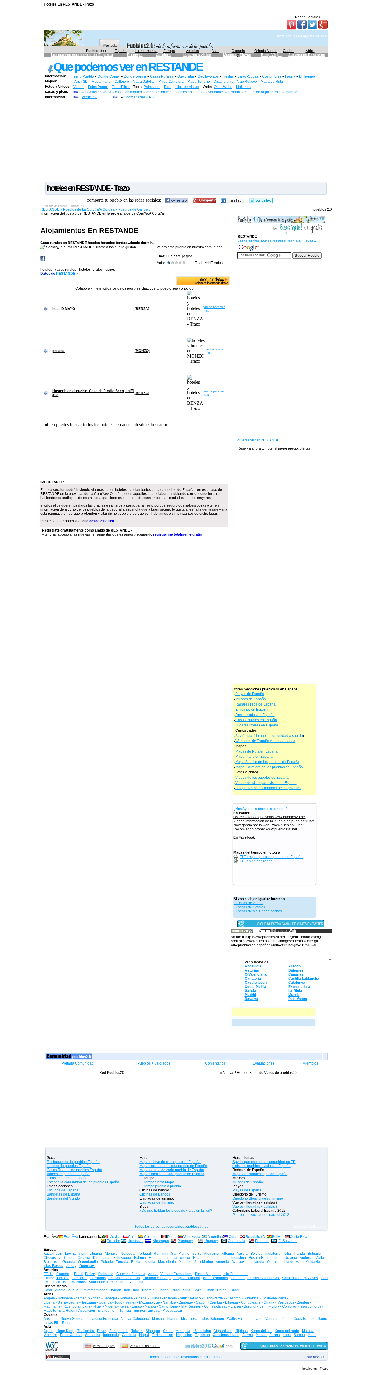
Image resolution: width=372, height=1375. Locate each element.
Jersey (71, 1266)
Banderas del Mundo (63, 1198)
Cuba (233, 1237)
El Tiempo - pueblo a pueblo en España (271, 857)
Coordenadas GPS (139, 97)
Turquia (122, 1262)
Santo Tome (168, 1306)
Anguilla (136, 1282)
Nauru (322, 1319)
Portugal (144, 1254)
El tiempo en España (251, 710)
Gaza (197, 1290)
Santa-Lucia (98, 1282)
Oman (209, 1290)
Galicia (250, 991)
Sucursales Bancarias (306, 55)
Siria (186, 1290)
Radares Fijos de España (255, 704)
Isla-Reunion (191, 1306)
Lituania (95, 1254)
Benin (264, 1306)
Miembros (310, 1063)
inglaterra (272, 1254)
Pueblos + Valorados (153, 1063)
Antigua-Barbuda (186, 1278)
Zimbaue (186, 1302)
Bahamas (79, 1278)
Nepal (144, 1335)
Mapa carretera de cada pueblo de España (173, 1166)
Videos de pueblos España (68, 1174)
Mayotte (50, 1310)
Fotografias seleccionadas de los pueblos (268, 788)
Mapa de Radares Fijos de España (260, 1174)
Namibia (169, 1302)
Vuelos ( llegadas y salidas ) (255, 1207)
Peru (171, 1237)
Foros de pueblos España (67, 1178)
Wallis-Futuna (238, 1319)
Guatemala (236, 1241)
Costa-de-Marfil (274, 1298)
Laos (287, 1335)
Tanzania (88, 1302)
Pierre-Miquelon (208, 1274)
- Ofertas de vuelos (248, 903)
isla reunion (107, 1310)
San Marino (180, 1254)
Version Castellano (145, 1346)
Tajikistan (202, 1335)
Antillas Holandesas (124, 1278)
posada (58, 351)
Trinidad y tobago (157, 1278)
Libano (163, 1290)
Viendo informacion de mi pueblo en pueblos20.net (273, 821)
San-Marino (203, 1262)
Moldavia (312, 1262)
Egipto (137, 1306)
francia (172, 1258)
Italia (287, 1254)
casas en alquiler (128, 92)
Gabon (201, 1302)
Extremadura (299, 987)
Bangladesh (118, 1331)
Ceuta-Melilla (255, 987)
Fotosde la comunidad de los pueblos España (83, 1182)
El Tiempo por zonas (256, 861)
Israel (175, 1290)
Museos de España (250, 699)
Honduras (135, 1241)
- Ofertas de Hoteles (249, 907)
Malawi (150, 1306)
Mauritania (52, 1306)
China (168, 1331)
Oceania (238, 51)
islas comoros (310, 1306)
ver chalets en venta (224, 92)
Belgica (256, 1254)
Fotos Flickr (121, 87)
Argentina (215, 1237)
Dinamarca (101, 1258)
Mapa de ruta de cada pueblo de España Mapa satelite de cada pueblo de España (172, 1172)
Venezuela (191, 1237)
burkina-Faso (190, 1298)
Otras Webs (223, 87)
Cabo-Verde (213, 1298)
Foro (167, 87)
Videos (78, 87)
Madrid (250, 995)
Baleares (295, 970)
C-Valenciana (256, 974)
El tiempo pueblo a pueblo (160, 1186)
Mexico (115, 1237)
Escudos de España (62, 1190)
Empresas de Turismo (157, 1202)
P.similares (152, 87)
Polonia (107, 1262)
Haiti (324, 1278)
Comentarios (215, 1063)
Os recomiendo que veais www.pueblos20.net (269, 817)
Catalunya (296, 983)
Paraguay (185, 1241)
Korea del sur (261, 1331)
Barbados (98, 1278)
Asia (215, 51)
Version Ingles (104, 1346)
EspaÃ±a (71, 1237)
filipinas (241, 1331)
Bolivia (277, 1237)
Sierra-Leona (68, 1302)
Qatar (48, 1290)
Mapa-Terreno (198, 82)
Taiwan (137, 1331)
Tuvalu (257, 1319)
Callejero (163, 55)
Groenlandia (88, 1262)
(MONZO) (142, 351)
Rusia (135, 1262)
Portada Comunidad (78, 1063)
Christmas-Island (226, 1335)
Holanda (200, 1258)
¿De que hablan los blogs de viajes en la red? (176, 1211)
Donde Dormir (135, 76)
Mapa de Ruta (272, 82)
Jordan (115, 1290)
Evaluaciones (263, 1063)
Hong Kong (65, 1331)
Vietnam (50, 1335)
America (192, 51)
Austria (242, 1254)
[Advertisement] (186, 140)
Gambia (216, 1302)
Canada (62, 1274)
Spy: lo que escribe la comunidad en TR (264, 1162)
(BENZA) (142, 309)
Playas (245, 55)
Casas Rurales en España (256, 720)
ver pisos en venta (160, 92)
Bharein (148, 1290)
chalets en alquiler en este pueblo (270, 92)
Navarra (251, 999)
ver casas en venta (96, 92)
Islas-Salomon (212, 1319)
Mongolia (183, 1331)
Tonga (66, 1323)
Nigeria (111, 1306)
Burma (247, 1335)
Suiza (196, 1254)
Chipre (69, 1258)
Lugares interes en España (256, 725)
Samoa (299, 1335)
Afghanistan (223, 1331)
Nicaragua (161, 1241)
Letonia (149, 1262)
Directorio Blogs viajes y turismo (258, 1198)
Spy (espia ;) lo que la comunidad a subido (269, 736)
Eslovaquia (122, 1258)
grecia (185, 1258)
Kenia (124, 1306)
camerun (83, 1298)
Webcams (89, 97)
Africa (310, 51)
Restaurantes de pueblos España (73, 1162)
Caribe (288, 51)
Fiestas (228, 76)
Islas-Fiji (52, 1323)
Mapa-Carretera (171, 82)
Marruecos (285, 1302)
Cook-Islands (304, 1319)
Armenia (222, 1262)
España (121, 51)
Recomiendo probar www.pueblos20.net (265, 829)
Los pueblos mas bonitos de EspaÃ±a (82, 55)
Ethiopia (231, 1302)
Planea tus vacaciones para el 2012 (261, 1215)
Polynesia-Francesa (102, 1319)
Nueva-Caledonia (135, 1319)
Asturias (252, 970)
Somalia (126, 1298)
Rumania (161, 1254)
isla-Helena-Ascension (77, 1310)
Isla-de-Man (293, 1262)
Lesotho (234, 1298)
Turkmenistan (162, 1335)
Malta (319, 1258)
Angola (49, 1298)
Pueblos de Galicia (132, 209)
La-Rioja (295, 991)
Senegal (110, 1298)
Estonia (140, 1258)
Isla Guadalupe (235, 1274)
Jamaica (62, 1278)
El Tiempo (307, 76)
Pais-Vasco (297, 999)
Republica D (255, 1237)
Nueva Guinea (71, 1319)
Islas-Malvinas (74, 1282)
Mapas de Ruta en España (256, 751)
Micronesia (189, 1319)
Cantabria (253, 978)
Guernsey (87, 1266)
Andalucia (253, 966)
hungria (216, 1258)
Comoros (289, 1306)
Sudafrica (251, 1298)
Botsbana (65, 1298)
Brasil (78, 1274)
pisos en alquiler (191, 92)
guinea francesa (147, 1310)
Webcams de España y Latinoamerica (265, 741)
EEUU (48, 1274)
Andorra (306, 1258)
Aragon (294, 966)
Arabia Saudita (66, 1290)
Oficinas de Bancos (155, 1194)
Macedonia (167, 1262)
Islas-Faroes (53, 1266)
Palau (286, 1319)
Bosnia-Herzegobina (265, 1258)
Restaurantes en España (255, 715)
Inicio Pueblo (83, 76)
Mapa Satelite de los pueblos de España (267, 762)
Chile (132, 1237)
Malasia (308, 1331)
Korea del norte (287, 1331)
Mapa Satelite (144, 82)
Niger (97, 1306)
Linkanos (243, 87)
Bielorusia (52, 1262)
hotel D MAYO (63, 309)
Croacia (84, 1258)
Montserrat (119, 1282)
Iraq (136, 1290)
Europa (169, 51)
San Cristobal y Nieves (300, 1278)
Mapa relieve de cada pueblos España (170, 1162)
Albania (228, 1254)
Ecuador (113, 1241)
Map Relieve (247, 82)
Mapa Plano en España (254, 757)
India (312, 1335)
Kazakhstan (53, 1254)
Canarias (295, 974)
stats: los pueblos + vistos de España (262, 1166)
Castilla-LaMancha (303, 978)
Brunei (222, 1290)
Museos (230, 55)
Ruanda (170, 1298)
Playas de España (249, 694)
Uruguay (211, 1241)
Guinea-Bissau (216, 1306)
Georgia (68, 1262)
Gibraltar (274, 1262)
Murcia (294, 995)
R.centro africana (76, 1306)
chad (97, 1298)
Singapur (153, 1331)
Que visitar (186, 76)
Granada (238, 1278)
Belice (90, 1274)
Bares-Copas (247, 76)
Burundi (250, 1306)
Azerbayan (240, 1262)
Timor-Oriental (71, 1335)
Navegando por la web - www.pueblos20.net (268, 825)
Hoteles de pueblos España (69, 1166)
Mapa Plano (101, 82)
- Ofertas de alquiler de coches (258, 911)
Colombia (152, 1237)
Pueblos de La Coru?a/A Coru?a (89, 209)
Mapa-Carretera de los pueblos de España (269, 767)
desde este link (101, 521)
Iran (127, 1290)
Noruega (128, 1254)
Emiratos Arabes (94, 1290)
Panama (262, 1241)
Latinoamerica (146, 51)
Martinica (53, 1282)
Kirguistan (184, 1335)
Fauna (290, 76)
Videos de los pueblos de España (262, 778)
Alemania (211, 1254)
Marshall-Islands (165, 1319)
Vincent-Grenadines (176, 1274)
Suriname (105, 1274)
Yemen (130, 1302)
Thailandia (86, 1331)
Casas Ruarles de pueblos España (74, 1170)
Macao (261, 1335)
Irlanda (299, 1254)
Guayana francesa (130, 1274)
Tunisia (125, 1310)
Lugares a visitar (197, 55)
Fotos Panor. (98, 87)
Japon (48, 1331)
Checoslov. (52, 1258)
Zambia (303, 1302)
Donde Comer (109, 76)
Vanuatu (271, 1319)
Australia (51, 1319)
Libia (275, 1306)
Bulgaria (314, 1254)
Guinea (155, 1298)
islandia (258, 1262)
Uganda (105, 1302)
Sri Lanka (92, 1335)
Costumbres (271, 76)
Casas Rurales (162, 76)
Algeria (141, 1298)
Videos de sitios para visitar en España (266, 783)
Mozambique (149, 1302)
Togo (118, 1302)
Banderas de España (63, 1194)
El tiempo (134, 55)
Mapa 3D (80, 82)
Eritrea (235, 1306)
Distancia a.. (223, 82)
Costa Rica (298, 1237)
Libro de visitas (187, 87)
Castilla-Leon (256, 983)
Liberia (49, 1302)
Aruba (153, 1274)
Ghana (269, 1302)
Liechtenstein (75, 1254)
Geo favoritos (208, 76)
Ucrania (291, 1258)
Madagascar (172, 1310)
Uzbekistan (202, 1331)
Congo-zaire (251, 1302)
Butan (101, 1331)
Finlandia (156, 1258)
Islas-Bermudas (215, 1278)
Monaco (111, 1254)
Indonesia (111, 1335)
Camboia (129, 1335)
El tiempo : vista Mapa (157, 1182)
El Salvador (287, 1241)
